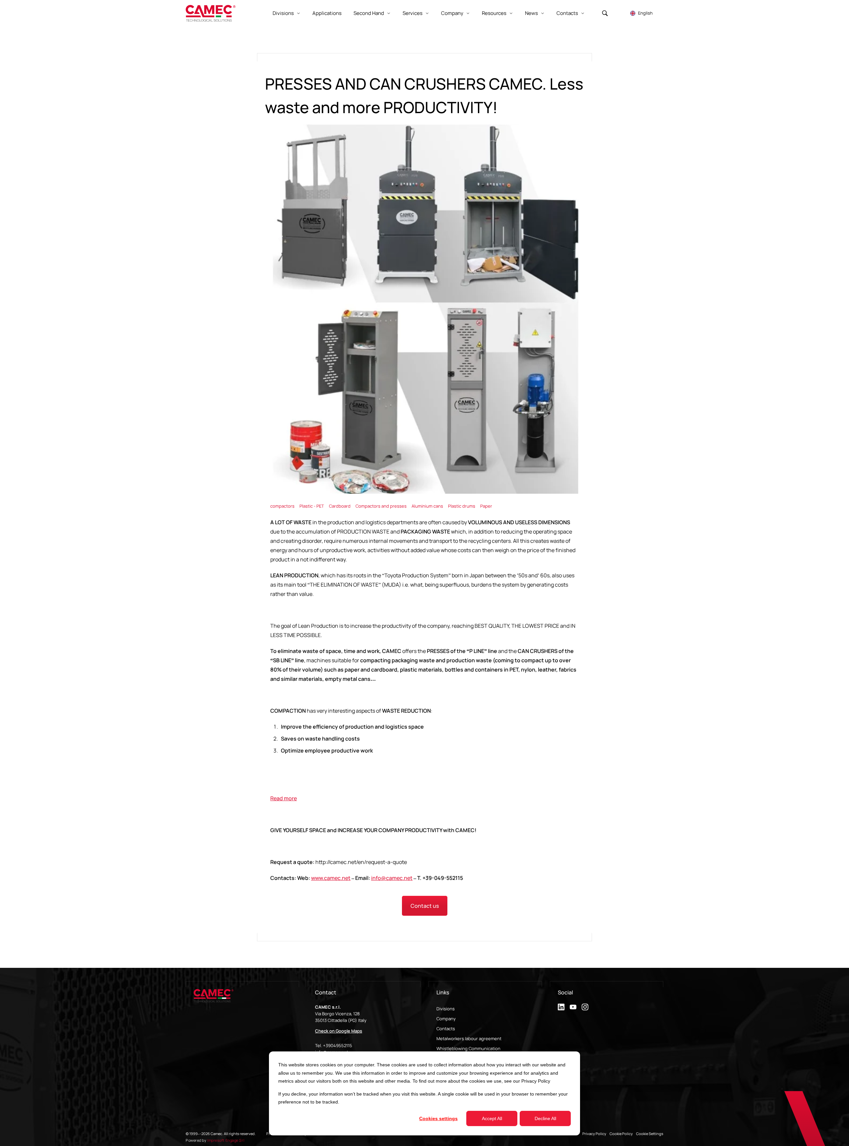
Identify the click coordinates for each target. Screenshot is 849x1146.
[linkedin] (561, 1007)
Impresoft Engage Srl (225, 1140)
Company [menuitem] (446, 1019)
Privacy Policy (535, 1081)
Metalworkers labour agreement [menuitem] (468, 1038)
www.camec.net (331, 878)
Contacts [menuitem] (445, 1029)
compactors (282, 506)
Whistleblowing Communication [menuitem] (468, 1048)
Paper (486, 506)
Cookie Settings (649, 1133)
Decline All (545, 1118)
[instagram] (585, 1007)
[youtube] (573, 1007)
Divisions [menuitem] (445, 1009)
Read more (283, 798)
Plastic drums (462, 506)
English (645, 13)
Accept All (492, 1118)
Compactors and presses (382, 506)
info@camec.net (392, 878)
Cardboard (340, 506)
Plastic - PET (312, 506)
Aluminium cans (428, 506)
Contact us (425, 905)
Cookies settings (438, 1118)
